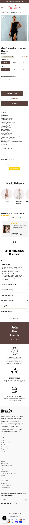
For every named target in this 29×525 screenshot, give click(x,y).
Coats (7, 201)
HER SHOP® (16, 516)
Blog (2, 467)
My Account (4, 483)
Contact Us (4, 440)
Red (23, 62)
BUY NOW (14, 99)
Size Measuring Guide (6, 442)
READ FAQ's (14, 318)
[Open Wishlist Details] (4, 518)
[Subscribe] (26, 500)
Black (5, 62)
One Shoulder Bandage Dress (13, 12)
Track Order (4, 444)
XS (5, 72)
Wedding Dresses (19, 202)
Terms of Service (5, 453)
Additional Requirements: (8, 76)
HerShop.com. (5, 279)
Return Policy (4, 446)
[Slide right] (16, 44)
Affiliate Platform (5, 471)
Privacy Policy (4, 451)
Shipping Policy (5, 449)
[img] (14, 215)
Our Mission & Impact (6, 465)
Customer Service (5, 487)
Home (2, 12)
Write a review (14, 168)
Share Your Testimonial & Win (8, 473)
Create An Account (6, 485)
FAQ (2, 469)
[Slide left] (13, 44)
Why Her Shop (4, 463)
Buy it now (14, 103)
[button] (2, 7)
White (14, 62)
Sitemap (3, 475)
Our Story (3, 461)
